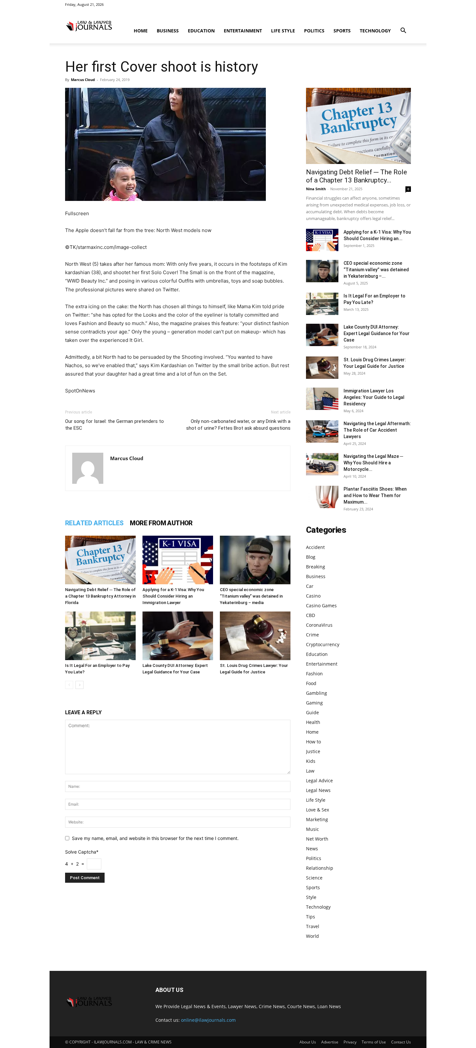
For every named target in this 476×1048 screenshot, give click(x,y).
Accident (315, 547)
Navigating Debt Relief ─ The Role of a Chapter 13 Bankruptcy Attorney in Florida (100, 596)
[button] (403, 31)
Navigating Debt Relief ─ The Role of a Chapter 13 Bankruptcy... (356, 176)
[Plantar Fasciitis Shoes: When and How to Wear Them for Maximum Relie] (322, 497)
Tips (310, 917)
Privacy (350, 1042)
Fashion (314, 673)
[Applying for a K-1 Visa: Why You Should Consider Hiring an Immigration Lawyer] (177, 560)
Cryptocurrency (322, 644)
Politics (314, 31)
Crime (312, 635)
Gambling (316, 693)
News (312, 848)
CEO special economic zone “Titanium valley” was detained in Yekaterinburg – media (251, 596)
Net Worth (317, 839)
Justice (313, 751)
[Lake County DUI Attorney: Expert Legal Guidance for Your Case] (177, 635)
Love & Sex (317, 810)
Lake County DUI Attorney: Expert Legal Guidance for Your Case (377, 333)
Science (314, 878)
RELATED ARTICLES (94, 523)
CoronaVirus (319, 625)
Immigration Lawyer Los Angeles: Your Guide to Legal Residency (374, 397)
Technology (375, 31)
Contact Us (401, 1042)
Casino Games (321, 605)
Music (312, 829)
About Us (308, 1042)
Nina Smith (316, 188)
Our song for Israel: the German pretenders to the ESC (114, 424)
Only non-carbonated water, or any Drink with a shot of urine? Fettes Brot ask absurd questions (238, 424)
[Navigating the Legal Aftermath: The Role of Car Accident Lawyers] (322, 431)
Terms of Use (374, 1042)
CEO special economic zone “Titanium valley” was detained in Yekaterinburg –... (376, 270)
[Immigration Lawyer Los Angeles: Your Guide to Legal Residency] (322, 399)
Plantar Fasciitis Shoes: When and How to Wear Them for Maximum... (375, 495)
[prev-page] (69, 685)
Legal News (318, 790)
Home (141, 31)
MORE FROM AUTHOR (161, 523)
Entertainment (243, 31)
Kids (310, 761)
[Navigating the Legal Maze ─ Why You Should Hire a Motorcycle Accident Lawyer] (322, 464)
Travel (312, 926)
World (312, 936)
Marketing (317, 819)
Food (311, 683)
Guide (312, 712)
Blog (310, 557)
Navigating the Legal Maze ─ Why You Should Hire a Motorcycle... (373, 463)
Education (201, 31)
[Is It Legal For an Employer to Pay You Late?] (100, 635)
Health (313, 722)
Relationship (319, 868)
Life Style (283, 31)
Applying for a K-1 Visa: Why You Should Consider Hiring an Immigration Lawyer (173, 596)
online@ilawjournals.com (208, 1020)
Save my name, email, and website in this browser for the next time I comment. (155, 838)
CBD (310, 615)
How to (313, 742)
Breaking (315, 567)
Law (310, 771)
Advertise (329, 1042)
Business (168, 31)
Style (311, 897)
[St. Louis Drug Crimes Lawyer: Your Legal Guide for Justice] (255, 635)
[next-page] (79, 685)
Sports (342, 31)
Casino (313, 596)
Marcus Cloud (83, 79)
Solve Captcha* (81, 852)
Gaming (314, 703)
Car (309, 586)
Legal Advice (319, 780)
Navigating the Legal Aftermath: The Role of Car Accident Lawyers (377, 430)
